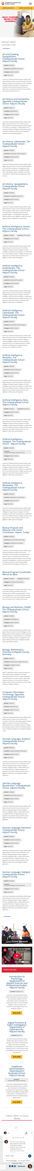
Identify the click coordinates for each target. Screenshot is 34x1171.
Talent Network (24, 8)
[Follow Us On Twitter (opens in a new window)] (12, 1166)
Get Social (21, 1166)
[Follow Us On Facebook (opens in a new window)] (10, 1166)
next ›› (8, 48)
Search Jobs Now (7, 8)
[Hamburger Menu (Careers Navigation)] (29, 4)
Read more (17, 1013)
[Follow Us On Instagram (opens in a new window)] (15, 1166)
